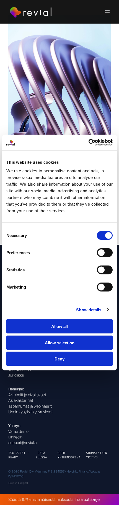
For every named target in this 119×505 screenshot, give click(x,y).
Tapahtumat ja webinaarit (30, 406)
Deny (59, 359)
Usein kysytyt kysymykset (30, 411)
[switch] (105, 252)
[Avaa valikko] (107, 11)
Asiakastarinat (20, 400)
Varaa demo (18, 431)
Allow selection (59, 342)
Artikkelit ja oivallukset (27, 394)
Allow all (59, 326)
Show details (88, 309)
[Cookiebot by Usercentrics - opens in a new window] (88, 142)
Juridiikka (16, 375)
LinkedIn (15, 437)
